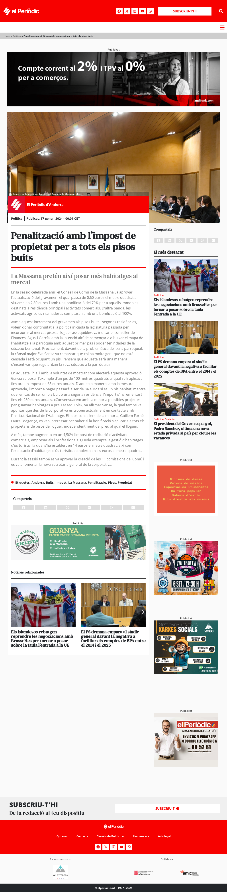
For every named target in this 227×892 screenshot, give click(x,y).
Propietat (125, 482)
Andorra (37, 482)
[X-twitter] (127, 11)
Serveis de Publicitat (110, 836)
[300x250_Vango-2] (186, 673)
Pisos (112, 482)
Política (17, 35)
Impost (61, 482)
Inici (8, 35)
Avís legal (164, 836)
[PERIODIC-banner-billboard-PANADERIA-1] (113, 105)
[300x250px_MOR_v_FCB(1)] (186, 594)
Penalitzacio (97, 482)
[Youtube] (142, 11)
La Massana (77, 482)
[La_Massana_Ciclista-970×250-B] (78, 559)
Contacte (82, 836)
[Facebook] (119, 11)
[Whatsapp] (150, 11)
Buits (50, 482)
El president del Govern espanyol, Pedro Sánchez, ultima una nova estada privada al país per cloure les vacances (185, 431)
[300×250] (186, 515)
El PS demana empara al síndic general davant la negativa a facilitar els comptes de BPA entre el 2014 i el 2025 (113, 638)
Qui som (62, 836)
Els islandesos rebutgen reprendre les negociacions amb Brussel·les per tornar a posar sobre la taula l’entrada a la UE (42, 638)
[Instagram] (134, 11)
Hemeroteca (141, 836)
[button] (221, 11)
